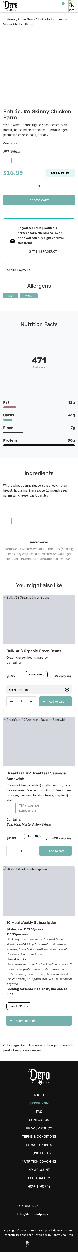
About (39, 1095)
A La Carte (43, 19)
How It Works (39, 1186)
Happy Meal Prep (62, 1235)
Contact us (39, 1120)
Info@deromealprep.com (35, 1214)
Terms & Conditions (39, 1137)
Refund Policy (39, 1153)
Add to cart (39, 200)
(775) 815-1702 (27, 1206)
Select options (26, 1021)
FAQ (39, 1112)
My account (39, 1170)
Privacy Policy (39, 1128)
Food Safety (39, 1178)
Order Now (25, 19)
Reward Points (39, 1145)
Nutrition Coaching (39, 1161)
